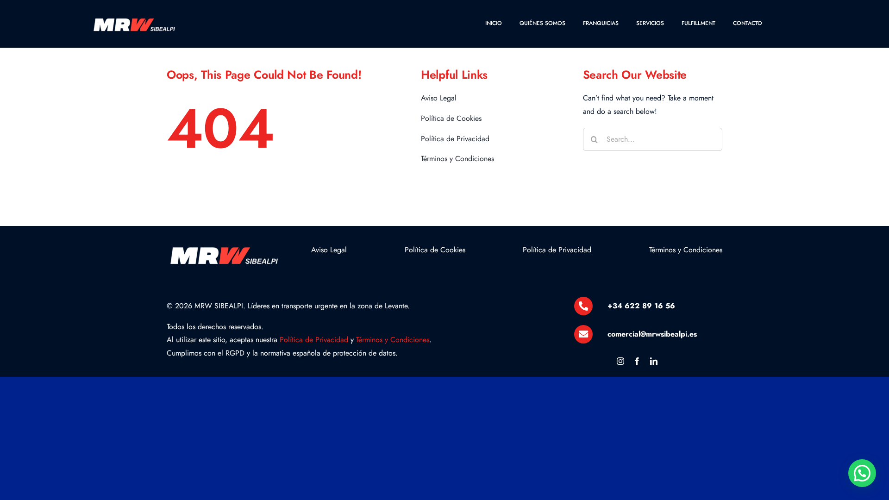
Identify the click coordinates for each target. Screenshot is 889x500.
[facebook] (637, 361)
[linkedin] (653, 361)
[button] (862, 473)
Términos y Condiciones (392, 339)
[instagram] (620, 361)
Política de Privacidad (314, 339)
